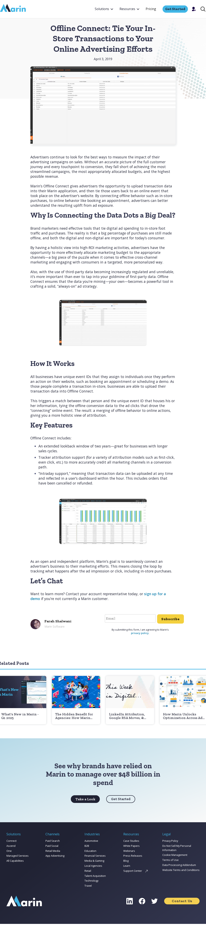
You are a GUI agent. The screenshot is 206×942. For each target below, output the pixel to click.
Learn (126, 866)
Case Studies (131, 841)
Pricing (151, 9)
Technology (91, 880)
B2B (86, 846)
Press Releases (132, 855)
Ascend (10, 846)
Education (90, 851)
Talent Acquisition (95, 876)
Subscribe (170, 619)
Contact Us (182, 901)
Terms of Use (170, 860)
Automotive (91, 841)
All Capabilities (15, 860)
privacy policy (140, 633)
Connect (11, 841)
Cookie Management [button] (174, 855)
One (9, 851)
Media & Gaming (94, 860)
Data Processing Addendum (179, 865)
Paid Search (52, 841)
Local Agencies (93, 866)
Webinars (129, 851)
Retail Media (52, 851)
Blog (126, 860)
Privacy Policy (170, 841)
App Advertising (54, 855)
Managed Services (17, 855)
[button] (104, 9)
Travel (88, 885)
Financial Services (95, 855)
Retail (87, 871)
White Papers (131, 846)
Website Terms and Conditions (181, 870)
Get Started (121, 799)
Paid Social (51, 846)
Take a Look (85, 799)
